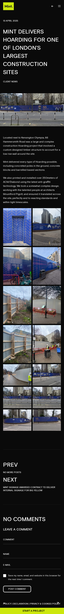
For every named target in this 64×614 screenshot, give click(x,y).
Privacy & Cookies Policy (45, 603)
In (4, 603)
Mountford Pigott (13, 194)
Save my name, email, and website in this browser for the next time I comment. (34, 577)
